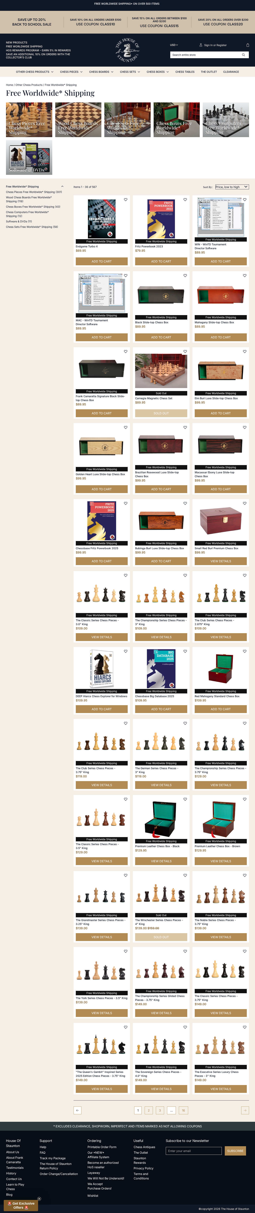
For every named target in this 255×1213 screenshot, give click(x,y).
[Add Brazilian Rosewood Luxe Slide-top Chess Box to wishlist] (185, 427)
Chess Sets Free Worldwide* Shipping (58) (32, 226)
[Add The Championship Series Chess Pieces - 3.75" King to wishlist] (244, 723)
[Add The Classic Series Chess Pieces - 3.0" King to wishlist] (125, 575)
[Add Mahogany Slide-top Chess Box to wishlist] (244, 275)
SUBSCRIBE (235, 1151)
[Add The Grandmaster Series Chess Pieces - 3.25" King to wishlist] (125, 875)
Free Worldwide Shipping (24, 46)
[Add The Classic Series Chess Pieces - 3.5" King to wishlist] (125, 799)
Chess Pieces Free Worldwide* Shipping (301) (34, 191)
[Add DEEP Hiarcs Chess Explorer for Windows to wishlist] (125, 651)
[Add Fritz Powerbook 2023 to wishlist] (185, 199)
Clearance (231, 71)
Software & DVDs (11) (19, 221)
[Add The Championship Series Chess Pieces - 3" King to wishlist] (185, 575)
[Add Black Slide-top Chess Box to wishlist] (185, 275)
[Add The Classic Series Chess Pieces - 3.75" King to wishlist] (244, 951)
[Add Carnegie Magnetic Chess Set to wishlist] (185, 351)
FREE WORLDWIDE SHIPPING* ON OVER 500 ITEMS (126, 3)
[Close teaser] (39, 1199)
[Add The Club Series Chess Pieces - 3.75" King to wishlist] (125, 723)
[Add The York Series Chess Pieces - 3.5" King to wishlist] (125, 951)
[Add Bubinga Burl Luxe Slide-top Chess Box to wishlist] (185, 503)
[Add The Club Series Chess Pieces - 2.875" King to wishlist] (244, 575)
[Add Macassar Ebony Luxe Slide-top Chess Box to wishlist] (244, 427)
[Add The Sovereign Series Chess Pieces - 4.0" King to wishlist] (185, 1027)
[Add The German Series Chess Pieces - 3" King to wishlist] (185, 723)
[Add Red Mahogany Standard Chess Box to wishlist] (244, 651)
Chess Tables (185, 71)
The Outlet (209, 71)
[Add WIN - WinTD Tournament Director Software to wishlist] (244, 199)
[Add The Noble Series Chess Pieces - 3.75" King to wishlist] (244, 875)
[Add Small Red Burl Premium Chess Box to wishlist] (244, 503)
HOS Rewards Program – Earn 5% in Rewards (38, 50)
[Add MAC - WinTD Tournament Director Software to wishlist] (125, 275)
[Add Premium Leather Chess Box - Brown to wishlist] (244, 799)
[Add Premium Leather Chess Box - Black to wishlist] (185, 799)
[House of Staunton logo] (127, 50)
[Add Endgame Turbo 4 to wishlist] (125, 199)
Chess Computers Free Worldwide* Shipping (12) (27, 214)
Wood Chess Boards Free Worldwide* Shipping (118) (29, 199)
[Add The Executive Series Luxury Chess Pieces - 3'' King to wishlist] (244, 1027)
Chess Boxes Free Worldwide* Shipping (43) (33, 206)
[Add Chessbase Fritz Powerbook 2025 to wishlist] (125, 503)
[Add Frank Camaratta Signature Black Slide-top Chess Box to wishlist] (125, 351)
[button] (21, 1205)
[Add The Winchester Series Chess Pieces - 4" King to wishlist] (185, 875)
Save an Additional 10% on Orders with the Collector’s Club (38, 56)
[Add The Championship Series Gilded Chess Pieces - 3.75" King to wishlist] (185, 951)
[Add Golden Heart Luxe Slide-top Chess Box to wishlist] (125, 427)
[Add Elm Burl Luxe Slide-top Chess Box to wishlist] (244, 351)
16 (183, 1110)
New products (16, 42)
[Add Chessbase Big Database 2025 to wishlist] (185, 651)
